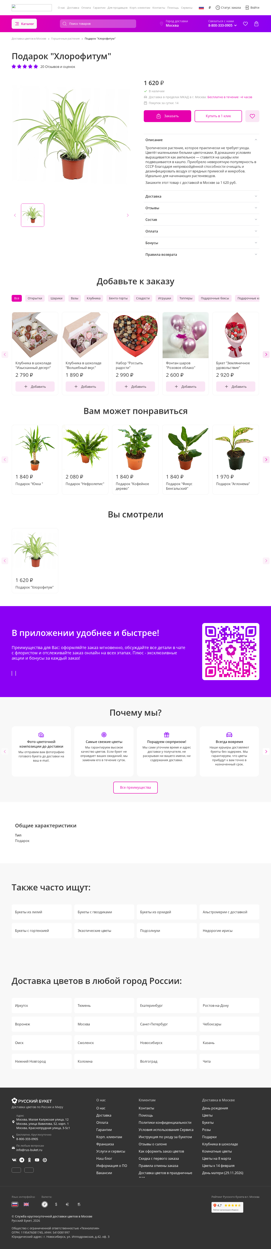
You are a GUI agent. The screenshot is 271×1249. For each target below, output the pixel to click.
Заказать (171, 116)
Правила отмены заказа (158, 1165)
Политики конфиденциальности (165, 1122)
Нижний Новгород (30, 1061)
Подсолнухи (150, 930)
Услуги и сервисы (110, 1151)
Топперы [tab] (186, 298)
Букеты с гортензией (32, 930)
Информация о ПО (111, 1165)
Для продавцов (117, 8)
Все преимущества (135, 787)
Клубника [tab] (94, 298)
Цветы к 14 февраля (218, 1165)
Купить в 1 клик (218, 116)
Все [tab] (16, 298)
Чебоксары (212, 1024)
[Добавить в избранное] (252, 116)
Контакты (158, 8)
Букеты (208, 1122)
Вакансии (104, 1173)
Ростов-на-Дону (216, 1005)
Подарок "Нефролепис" (85, 479)
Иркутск (21, 1005)
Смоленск (86, 1042)
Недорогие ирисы (217, 930)
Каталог (27, 24)
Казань (208, 1042)
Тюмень (84, 1005)
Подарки (209, 1137)
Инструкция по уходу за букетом (165, 1137)
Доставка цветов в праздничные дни (165, 1175)
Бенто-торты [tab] (118, 298)
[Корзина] (256, 24)
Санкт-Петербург (154, 1024)
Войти (254, 8)
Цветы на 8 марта (216, 1158)
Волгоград (148, 1061)
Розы (206, 1129)
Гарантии (99, 8)
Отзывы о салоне (153, 1144)
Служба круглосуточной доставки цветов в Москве (53, 1216)
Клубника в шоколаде (220, 1144)
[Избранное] (245, 24)
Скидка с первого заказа (159, 1158)
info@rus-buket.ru (29, 1150)
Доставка (73, 8)
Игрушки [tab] (164, 298)
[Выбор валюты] (209, 7)
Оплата (86, 8)
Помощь (173, 8)
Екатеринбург (151, 1005)
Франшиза (105, 1144)
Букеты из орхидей (155, 912)
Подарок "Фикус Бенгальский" (179, 482)
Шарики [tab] (56, 298)
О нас (61, 8)
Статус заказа (231, 8)
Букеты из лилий (28, 912)
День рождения (215, 1108)
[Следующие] (266, 354)
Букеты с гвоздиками (95, 912)
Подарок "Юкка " (29, 479)
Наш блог (104, 1158)
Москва (84, 1024)
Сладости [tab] (143, 298)
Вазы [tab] (74, 298)
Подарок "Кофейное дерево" (132, 482)
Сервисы (186, 8)
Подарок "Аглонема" (233, 479)
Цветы (207, 1115)
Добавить (38, 386)
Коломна (85, 1061)
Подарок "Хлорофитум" (34, 583)
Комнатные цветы (217, 1151)
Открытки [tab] (35, 298)
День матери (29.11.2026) (222, 1173)
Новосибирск (151, 1042)
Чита (207, 1061)
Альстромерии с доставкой (225, 912)
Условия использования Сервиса (166, 1129)
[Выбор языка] (201, 7)
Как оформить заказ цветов (161, 1151)
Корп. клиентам (140, 8)
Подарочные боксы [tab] (215, 298)
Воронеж (22, 1024)
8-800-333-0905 (27, 1139)
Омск (19, 1042)
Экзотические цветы (94, 930)
